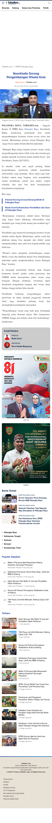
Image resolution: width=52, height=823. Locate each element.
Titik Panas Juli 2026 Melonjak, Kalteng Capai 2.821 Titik (28, 600)
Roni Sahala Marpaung (22, 346)
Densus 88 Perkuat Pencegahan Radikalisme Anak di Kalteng (28, 591)
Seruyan (7, 544)
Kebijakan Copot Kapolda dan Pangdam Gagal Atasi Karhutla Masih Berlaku (33, 712)
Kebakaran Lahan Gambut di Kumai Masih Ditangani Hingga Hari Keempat (34, 724)
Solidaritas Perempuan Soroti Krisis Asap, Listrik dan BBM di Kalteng (29, 573)
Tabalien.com (7, 66)
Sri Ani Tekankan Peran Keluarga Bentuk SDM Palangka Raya (33, 499)
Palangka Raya (31, 129)
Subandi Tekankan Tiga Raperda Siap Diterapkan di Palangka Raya (33, 509)
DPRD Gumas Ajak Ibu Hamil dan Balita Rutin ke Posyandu (32, 737)
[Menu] (2, 3)
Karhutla (7, 540)
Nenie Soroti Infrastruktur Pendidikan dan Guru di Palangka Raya (27, 209)
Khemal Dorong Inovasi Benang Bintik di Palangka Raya (24, 201)
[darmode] (49, 3)
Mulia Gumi (17, 338)
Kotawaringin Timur (12, 547)
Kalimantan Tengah (12, 536)
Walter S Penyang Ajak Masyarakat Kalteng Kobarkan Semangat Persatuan (25, 563)
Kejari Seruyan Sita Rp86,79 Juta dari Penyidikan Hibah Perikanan (27, 582)
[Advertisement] (26, 37)
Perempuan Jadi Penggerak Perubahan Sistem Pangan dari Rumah (34, 698)
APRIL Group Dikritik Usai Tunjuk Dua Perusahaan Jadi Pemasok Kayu (34, 685)
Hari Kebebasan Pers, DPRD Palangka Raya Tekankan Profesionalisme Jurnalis (30, 521)
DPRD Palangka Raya (24, 66)
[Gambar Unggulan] (26, 117)
